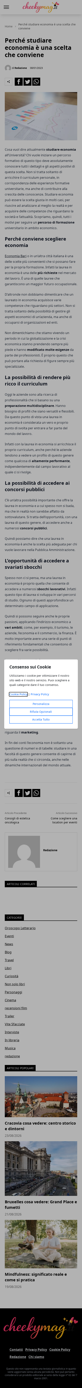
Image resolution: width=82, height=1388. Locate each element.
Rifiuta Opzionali (41, 712)
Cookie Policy (18, 694)
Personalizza (41, 704)
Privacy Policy (40, 694)
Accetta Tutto (41, 719)
